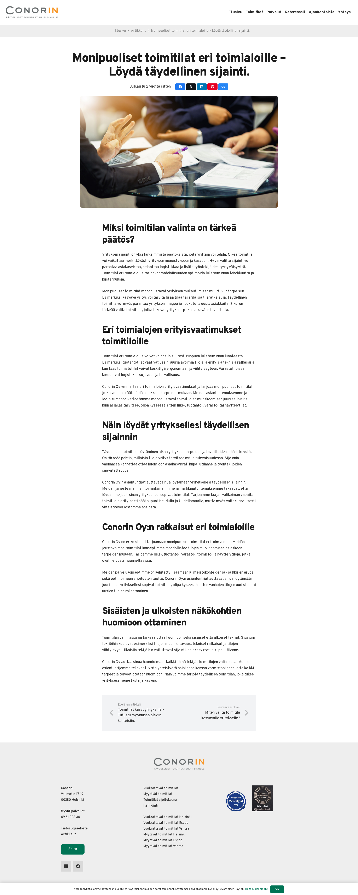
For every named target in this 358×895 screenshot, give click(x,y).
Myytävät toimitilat (157, 794)
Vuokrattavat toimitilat (160, 788)
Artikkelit (68, 834)
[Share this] (180, 86)
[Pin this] (212, 86)
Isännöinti (150, 806)
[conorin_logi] (32, 12)
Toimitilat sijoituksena (160, 800)
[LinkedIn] (66, 866)
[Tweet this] (191, 86)
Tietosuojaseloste (74, 829)
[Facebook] (78, 866)
